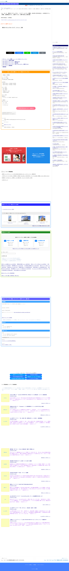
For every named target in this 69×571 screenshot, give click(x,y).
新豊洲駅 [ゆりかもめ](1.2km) (17, 265)
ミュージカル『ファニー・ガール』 (60, 72)
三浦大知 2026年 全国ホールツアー (60, 122)
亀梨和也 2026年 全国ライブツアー (60, 97)
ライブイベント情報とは (28, 564)
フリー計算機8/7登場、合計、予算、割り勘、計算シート (35, 5)
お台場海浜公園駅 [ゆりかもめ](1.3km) (31, 265)
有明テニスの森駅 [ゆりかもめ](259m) (8, 264)
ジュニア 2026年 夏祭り (58, 51)
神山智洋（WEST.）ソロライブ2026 (60, 100)
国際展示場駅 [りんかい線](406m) (23, 264)
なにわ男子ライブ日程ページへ (45, 426)
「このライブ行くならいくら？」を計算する (26, 108)
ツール (17, 3)
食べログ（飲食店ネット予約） (7, 344)
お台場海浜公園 (41, 240)
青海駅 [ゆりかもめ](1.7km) (12, 267)
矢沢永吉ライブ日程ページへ (45, 481)
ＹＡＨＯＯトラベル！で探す (8, 209)
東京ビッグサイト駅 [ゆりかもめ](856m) (38, 264)
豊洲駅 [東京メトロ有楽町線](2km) (25, 267)
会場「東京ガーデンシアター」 (11, 61)
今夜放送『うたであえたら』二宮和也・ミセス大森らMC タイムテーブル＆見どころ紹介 (17, 177)
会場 (4, 3)
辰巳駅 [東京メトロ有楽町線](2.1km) (40, 267)
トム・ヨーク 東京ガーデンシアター (15, 59)
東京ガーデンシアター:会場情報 (7, 317)
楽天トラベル (10, 222)
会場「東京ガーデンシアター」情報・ (16, 64)
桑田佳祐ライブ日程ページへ (45, 457)
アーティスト (8, 3)
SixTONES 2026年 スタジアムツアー (60, 104)
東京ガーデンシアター (7, 124)
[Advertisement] (26, 37)
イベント (2, 3)
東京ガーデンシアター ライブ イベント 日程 (12, 27)
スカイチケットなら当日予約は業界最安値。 (9, 340)
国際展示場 (25, 240)
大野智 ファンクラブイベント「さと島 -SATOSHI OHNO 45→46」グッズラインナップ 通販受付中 (19, 174)
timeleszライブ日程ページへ (45, 403)
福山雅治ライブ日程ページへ (45, 469)
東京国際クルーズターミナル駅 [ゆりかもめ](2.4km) (21, 268)
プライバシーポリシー (41, 564)
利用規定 (34, 564)
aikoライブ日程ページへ (46, 504)
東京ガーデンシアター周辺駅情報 (7, 273)
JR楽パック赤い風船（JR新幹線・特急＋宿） (10, 275)
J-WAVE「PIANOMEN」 (58, 160)
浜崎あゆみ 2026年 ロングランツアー (60, 47)
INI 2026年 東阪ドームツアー (59, 90)
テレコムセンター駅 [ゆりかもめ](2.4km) (40, 268)
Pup (12, 3)
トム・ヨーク (8, 60)
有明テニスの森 (10, 240)
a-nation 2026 (56, 143)
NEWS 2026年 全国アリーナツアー (60, 75)
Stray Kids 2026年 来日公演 (58, 55)
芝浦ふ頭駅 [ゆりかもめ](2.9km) (20, 270)
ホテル (14, 3)
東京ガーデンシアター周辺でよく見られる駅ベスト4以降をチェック (26, 248)
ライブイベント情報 (3, 1)
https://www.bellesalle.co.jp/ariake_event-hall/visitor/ (22, 312)
